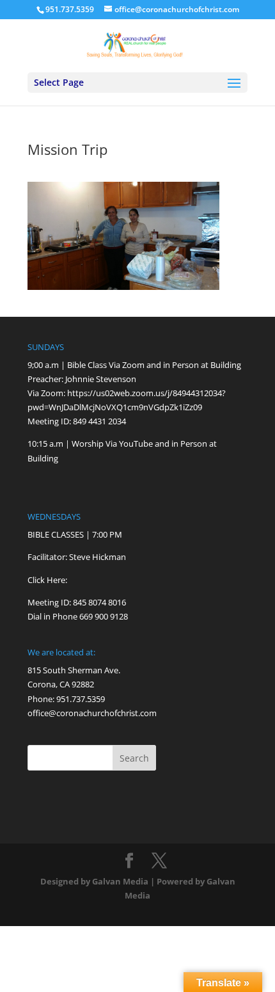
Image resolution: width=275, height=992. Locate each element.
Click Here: (47, 580)
